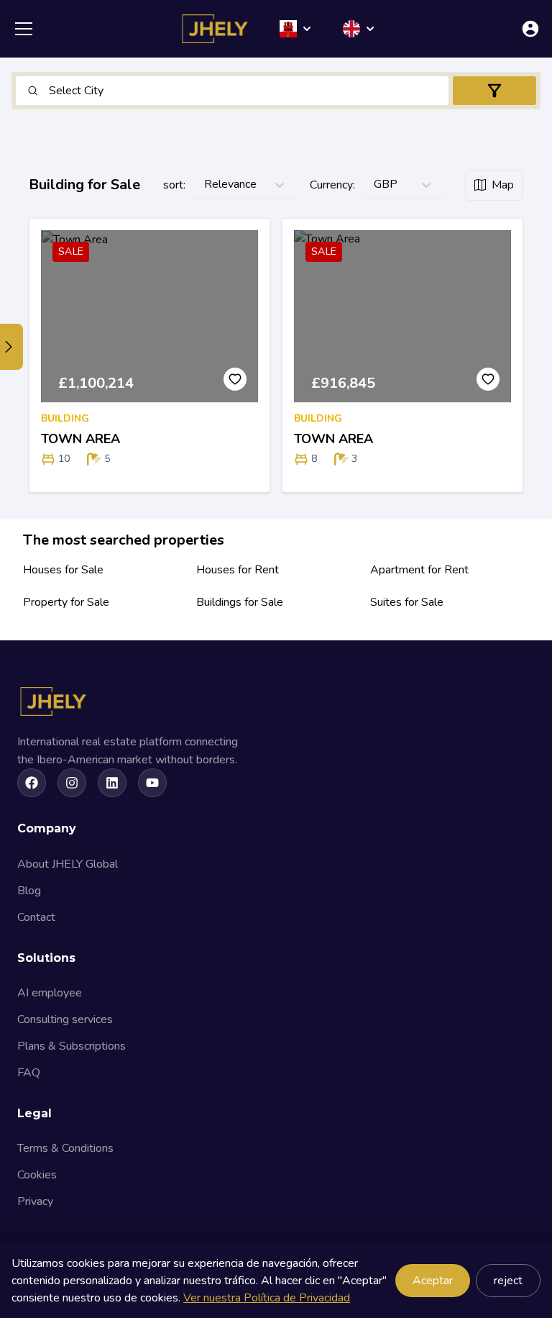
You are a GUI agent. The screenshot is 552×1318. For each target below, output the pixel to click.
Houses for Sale (63, 570)
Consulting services (65, 1019)
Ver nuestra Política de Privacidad (266, 1298)
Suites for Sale (406, 602)
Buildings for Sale (239, 602)
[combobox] (50, 91)
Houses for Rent (237, 570)
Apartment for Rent (419, 570)
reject (508, 1281)
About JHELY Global (67, 864)
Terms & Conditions (65, 1148)
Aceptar (433, 1281)
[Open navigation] (24, 29)
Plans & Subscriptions (71, 1046)
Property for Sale (66, 602)
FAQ (28, 1073)
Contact (36, 917)
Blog (29, 891)
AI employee (49, 993)
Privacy (35, 1201)
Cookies (37, 1175)
